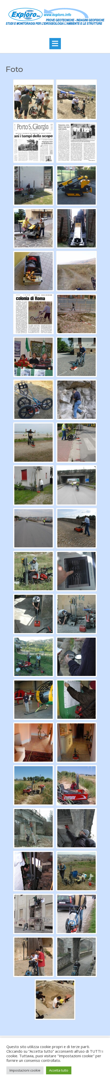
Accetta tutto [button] (58, 1070)
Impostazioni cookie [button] (24, 1070)
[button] (55, 43)
